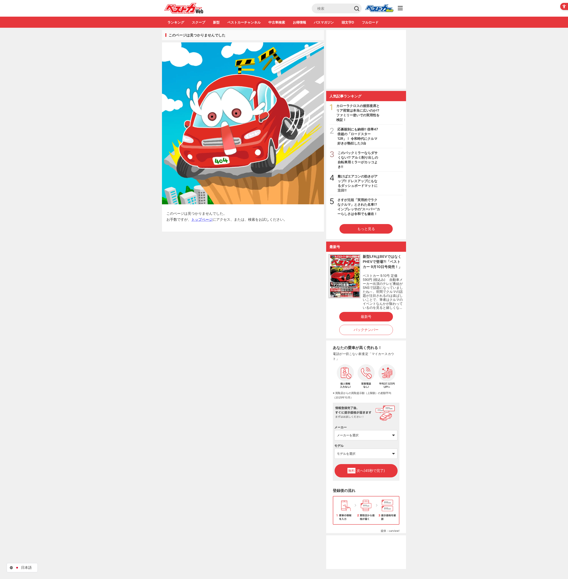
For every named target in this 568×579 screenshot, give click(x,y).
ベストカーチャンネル (244, 22)
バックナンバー (366, 329)
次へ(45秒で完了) (366, 470)
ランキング (176, 22)
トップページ (202, 219)
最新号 (366, 316)
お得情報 (299, 22)
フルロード (370, 22)
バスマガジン (324, 22)
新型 (216, 22)
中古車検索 (276, 22)
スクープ (198, 22)
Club (379, 8)
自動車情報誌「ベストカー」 (183, 8)
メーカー (340, 427)
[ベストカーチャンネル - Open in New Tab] (366, 59)
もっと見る (366, 228)
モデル (339, 445)
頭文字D (348, 22)
